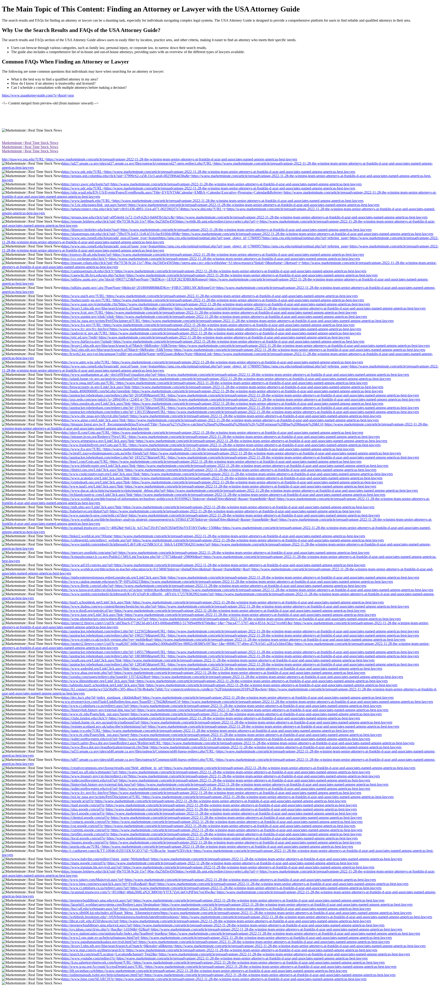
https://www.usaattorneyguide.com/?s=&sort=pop (38, 95)
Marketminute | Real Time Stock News (30, 143)
